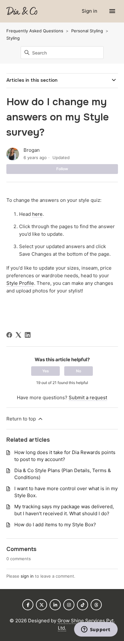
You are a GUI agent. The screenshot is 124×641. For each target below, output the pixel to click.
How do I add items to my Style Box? (55, 525)
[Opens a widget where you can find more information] (96, 630)
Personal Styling (87, 30)
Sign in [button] (90, 11)
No (78, 371)
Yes (45, 371)
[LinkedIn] (28, 335)
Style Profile (20, 283)
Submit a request (88, 397)
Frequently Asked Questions (34, 30)
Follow (62, 168)
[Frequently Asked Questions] (21, 11)
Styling (13, 38)
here (37, 214)
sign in (27, 576)
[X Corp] (18, 335)
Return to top (21, 419)
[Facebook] (9, 335)
